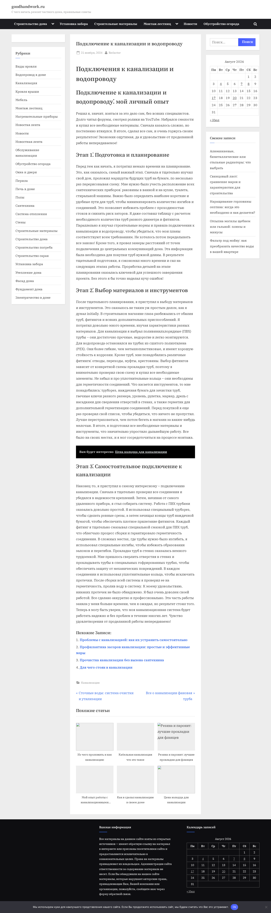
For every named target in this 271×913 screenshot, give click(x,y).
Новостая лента (27, 125)
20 (235, 98)
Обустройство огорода (221, 24)
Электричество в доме (33, 297)
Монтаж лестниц (157, 24)
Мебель (21, 100)
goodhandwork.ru (28, 6)
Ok (234, 906)
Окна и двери (26, 172)
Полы (19, 197)
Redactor (115, 52)
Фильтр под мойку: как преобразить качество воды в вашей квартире (232, 246)
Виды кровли (26, 66)
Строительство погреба (34, 247)
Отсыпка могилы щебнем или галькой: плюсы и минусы (230, 226)
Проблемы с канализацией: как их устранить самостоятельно (133, 640)
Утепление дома (28, 272)
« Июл (214, 120)
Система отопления (31, 214)
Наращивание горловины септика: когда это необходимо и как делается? (232, 207)
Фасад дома (24, 281)
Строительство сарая (32, 256)
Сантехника (25, 205)
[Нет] (266, 907)
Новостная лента (28, 141)
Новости (190, 24)
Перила (21, 180)
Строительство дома (30, 24)
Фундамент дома (28, 289)
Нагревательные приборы (36, 116)
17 (214, 98)
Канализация (90, 682)
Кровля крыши (27, 91)
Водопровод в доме (30, 74)
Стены (20, 222)
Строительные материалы (115, 24)
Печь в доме (25, 189)
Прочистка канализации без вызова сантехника (122, 660)
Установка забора (74, 24)
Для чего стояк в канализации (106, 667)
